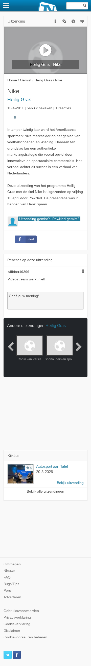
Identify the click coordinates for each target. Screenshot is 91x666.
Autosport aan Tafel (52, 466)
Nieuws (9, 571)
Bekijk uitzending (70, 483)
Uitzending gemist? (34, 219)
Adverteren (12, 597)
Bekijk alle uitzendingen (45, 491)
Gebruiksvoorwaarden (21, 611)
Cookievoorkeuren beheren (25, 637)
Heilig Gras (19, 99)
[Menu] (6, 6)
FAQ (7, 577)
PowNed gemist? (65, 219)
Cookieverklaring (17, 624)
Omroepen (12, 564)
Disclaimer (12, 631)
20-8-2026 (44, 472)
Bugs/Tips (11, 584)
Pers (7, 590)
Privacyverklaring (17, 617)
